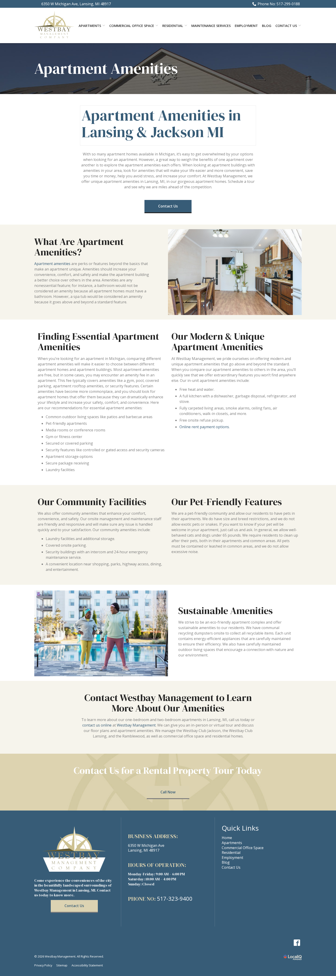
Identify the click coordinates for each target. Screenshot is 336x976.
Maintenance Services (211, 25)
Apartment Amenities (106, 68)
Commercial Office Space (131, 25)
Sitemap (61, 965)
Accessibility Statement (87, 965)
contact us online (97, 725)
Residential (172, 25)
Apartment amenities (52, 263)
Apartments (232, 842)
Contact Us (286, 25)
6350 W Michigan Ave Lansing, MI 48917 (146, 848)
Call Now (168, 792)
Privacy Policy (43, 965)
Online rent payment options (204, 426)
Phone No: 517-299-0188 (279, 3)
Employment (246, 25)
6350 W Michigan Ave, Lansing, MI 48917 (76, 3)
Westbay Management (136, 725)
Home (227, 837)
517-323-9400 (174, 899)
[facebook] (297, 943)
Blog (266, 25)
